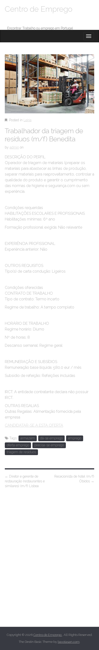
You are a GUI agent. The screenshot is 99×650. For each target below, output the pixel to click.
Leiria (27, 120)
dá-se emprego (51, 438)
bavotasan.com (69, 642)
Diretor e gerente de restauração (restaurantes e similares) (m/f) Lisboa (25, 481)
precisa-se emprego (49, 445)
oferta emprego (18, 445)
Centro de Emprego (38, 9)
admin (14, 147)
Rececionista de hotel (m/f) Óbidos (74, 478)
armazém (27, 438)
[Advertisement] (49, 564)
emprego (74, 438)
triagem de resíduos (21, 452)
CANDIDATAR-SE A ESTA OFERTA (34, 425)
